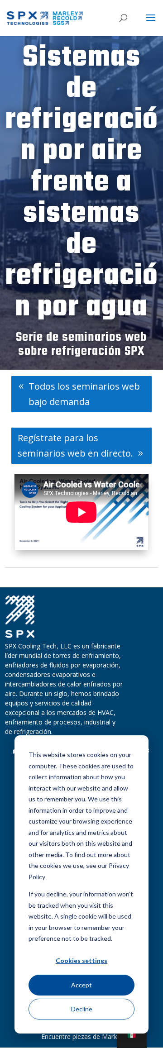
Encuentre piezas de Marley (81, 1036)
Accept (81, 985)
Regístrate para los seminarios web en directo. (75, 445)
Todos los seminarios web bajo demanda (84, 394)
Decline (81, 1009)
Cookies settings (81, 960)
